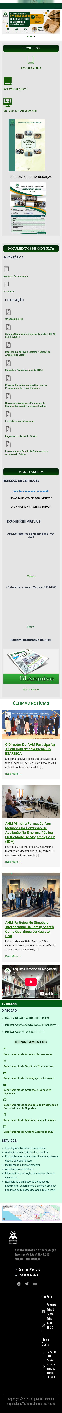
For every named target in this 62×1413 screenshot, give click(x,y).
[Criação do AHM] (8, 312)
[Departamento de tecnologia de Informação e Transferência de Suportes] (4, 1099)
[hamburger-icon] (58, 6)
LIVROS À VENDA (31, 68)
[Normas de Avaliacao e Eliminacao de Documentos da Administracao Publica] (8, 396)
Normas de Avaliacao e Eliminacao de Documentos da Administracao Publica (25, 404)
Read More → (13, 773)
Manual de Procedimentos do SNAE (24, 370)
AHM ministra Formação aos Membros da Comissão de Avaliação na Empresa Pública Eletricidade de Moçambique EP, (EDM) (30, 832)
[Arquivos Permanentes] (6, 269)
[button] (27, 36)
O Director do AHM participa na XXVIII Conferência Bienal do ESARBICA (30, 749)
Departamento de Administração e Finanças (29, 1120)
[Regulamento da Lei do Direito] (8, 429)
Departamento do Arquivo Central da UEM (28, 1131)
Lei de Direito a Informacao (19, 421)
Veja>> (31, 576)
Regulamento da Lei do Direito (21, 436)
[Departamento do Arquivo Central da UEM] (4, 1126)
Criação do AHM (14, 319)
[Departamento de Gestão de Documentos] (4, 1061)
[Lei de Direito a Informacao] (8, 414)
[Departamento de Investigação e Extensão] (4, 1073)
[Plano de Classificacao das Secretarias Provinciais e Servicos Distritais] (8, 378)
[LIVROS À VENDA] (31, 59)
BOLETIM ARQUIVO (15, 89)
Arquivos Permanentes (15, 276)
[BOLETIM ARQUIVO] (7, 81)
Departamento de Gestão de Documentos (28, 1066)
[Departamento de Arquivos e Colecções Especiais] (4, 1084)
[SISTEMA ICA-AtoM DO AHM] (7, 102)
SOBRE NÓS (9, 1003)
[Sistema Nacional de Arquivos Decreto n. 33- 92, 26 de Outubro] (8, 327)
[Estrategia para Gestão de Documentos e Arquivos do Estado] (8, 444)
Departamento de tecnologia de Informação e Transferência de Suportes (30, 1106)
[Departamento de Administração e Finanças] (4, 1114)
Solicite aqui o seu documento (31, 491)
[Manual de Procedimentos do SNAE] (8, 363)
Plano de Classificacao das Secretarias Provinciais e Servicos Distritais (26, 386)
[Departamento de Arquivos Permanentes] (4, 1049)
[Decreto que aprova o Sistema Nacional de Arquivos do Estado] (8, 345)
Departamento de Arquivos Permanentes (28, 1054)
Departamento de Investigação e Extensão (28, 1078)
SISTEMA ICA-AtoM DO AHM (20, 110)
